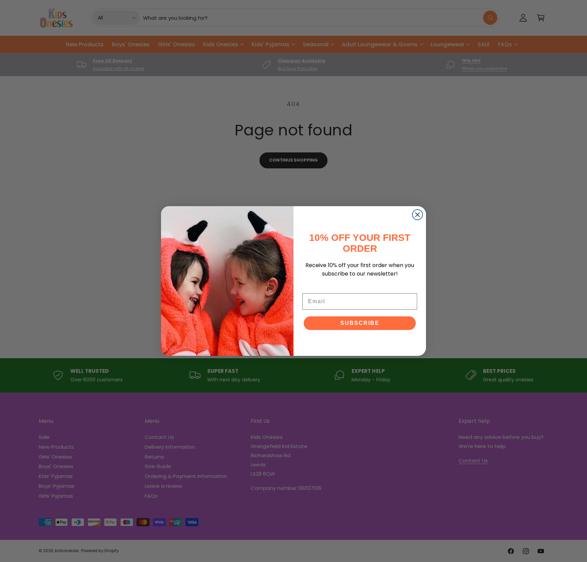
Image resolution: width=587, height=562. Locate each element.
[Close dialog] (417, 215)
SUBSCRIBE (359, 323)
